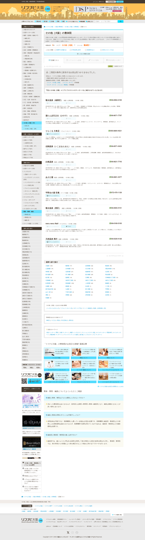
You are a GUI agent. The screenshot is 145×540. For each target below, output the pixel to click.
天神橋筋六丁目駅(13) (28, 287)
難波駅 (107, 266)
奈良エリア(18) (28, 151)
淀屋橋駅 (87, 266)
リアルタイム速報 (50, 519)
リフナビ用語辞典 (117, 519)
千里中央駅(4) (26, 339)
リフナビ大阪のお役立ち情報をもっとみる (111, 386)
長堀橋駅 (68, 283)
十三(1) (54, 320)
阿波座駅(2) (25, 275)
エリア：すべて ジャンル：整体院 (57, 85)
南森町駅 (87, 271)
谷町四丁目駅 (69, 280)
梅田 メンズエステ (75, 332)
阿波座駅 (107, 274)
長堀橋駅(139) (26, 304)
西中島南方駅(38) (27, 325)
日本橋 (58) (28, 79)
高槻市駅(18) (26, 342)
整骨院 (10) (28, 217)
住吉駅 (87, 286)
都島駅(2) (25, 316)
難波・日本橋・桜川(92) (30, 73)
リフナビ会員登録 (68, 526)
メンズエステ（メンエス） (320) (31, 178)
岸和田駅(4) (25, 354)
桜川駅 (47, 277)
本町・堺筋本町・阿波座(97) (32, 53)
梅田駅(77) (25, 234)
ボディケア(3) (78, 308)
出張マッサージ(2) (29, 137)
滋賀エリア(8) (28, 154)
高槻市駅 (87, 292)
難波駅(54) (25, 240)
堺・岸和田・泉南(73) (30, 105)
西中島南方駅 (49, 289)
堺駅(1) (24, 348)
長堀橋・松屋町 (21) (30, 70)
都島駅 (67, 286)
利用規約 (105, 526)
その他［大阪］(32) (29, 123)
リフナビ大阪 (39, 506)
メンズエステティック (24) (32, 182)
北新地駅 (68, 271)
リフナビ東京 (78, 506)
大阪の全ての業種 (29, 165)
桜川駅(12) (25, 278)
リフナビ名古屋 (68, 506)
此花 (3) (27, 126)
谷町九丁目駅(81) (27, 298)
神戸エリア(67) (28, 149)
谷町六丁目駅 (89, 280)
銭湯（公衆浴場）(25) (99, 308)
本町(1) (48, 320)
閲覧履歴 (82, 21)
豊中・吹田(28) (28, 108)
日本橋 (52, 21)
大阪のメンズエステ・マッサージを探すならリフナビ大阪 (73, 537)
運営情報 (89, 526)
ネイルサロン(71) (29, 197)
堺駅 (47, 295)
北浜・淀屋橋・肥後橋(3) (31, 50)
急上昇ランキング (62, 521)
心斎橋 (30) (28, 67)
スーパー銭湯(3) (87, 308)
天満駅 (87, 277)
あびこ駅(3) (25, 336)
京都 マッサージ (64, 332)
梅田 (63, 21)
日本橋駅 (68, 268)
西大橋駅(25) (26, 272)
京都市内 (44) (28, 143)
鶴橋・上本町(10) (29, 91)
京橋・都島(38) (28, 93)
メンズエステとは (50, 521)
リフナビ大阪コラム (72, 21)
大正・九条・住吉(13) (30, 99)
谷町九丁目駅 (109, 280)
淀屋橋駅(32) (26, 237)
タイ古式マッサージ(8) (30, 208)
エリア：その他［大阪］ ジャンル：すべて (60, 82)
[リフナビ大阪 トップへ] (36, 9)
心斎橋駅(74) (26, 243)
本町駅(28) (25, 255)
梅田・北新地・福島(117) (31, 35)
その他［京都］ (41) (30, 146)
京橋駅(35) (25, 313)
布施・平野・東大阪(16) (30, 114)
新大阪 (45, 21)
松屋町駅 (48, 283)
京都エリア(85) (28, 140)
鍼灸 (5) (27, 220)
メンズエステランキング (75, 521)
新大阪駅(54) (26, 266)
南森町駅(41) (26, 260)
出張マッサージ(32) (29, 32)
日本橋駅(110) (26, 246)
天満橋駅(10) (26, 290)
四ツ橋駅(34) (26, 269)
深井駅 (107, 295)
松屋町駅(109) (26, 301)
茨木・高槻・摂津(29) (30, 111)
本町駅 (47, 271)
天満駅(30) (25, 284)
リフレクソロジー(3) (66, 308)
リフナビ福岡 (88, 506)
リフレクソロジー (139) (31, 203)
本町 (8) (27, 56)
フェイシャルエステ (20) (32, 188)
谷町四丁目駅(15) (27, 293)
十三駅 (107, 286)
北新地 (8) (27, 41)
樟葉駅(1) (25, 345)
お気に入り (90, 21)
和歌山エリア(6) (28, 157)
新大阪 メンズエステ (86, 334)
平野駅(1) (25, 333)
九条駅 (67, 289)
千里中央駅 (68, 292)
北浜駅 (107, 271)
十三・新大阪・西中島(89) (31, 102)
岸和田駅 (87, 295)
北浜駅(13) (25, 263)
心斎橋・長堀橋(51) (29, 64)
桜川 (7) (27, 82)
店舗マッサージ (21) (30, 174)
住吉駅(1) (25, 319)
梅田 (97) (27, 38)
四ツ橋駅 (68, 274)
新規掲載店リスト (62, 519)
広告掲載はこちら (106, 521)
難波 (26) (27, 76)
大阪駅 (47, 266)
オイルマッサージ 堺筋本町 (104, 332)
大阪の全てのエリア (29, 29)
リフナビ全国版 (27, 506)
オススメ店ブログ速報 (88, 519)
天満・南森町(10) (29, 85)
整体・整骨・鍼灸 (29, 211)
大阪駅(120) (25, 231)
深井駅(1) (25, 357)
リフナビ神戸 (48, 506)
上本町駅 (87, 283)
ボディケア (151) (29, 205)
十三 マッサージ (97, 334)
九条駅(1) (25, 327)
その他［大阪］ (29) (30, 128)
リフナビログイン (80, 526)
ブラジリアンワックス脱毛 (70, 334)
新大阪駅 (48, 274)
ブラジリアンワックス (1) (32, 194)
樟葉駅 (107, 292)
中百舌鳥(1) (64, 320)
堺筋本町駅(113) (27, 252)
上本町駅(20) (26, 307)
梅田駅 (67, 266)
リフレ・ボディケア (29, 200)
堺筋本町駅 (108, 268)
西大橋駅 (87, 274)
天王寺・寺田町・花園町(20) (32, 96)
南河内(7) (26, 120)
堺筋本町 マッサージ (56, 334)
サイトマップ (97, 526)
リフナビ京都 (58, 506)
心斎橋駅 (48, 268)
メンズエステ (27, 171)
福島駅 (67, 277)
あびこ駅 (48, 292)
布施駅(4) (25, 360)
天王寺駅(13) (26, 249)
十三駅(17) (25, 322)
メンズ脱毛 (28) (29, 185)
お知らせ (48, 526)
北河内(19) (27, 117)
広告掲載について (57, 526)
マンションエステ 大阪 (88, 332)
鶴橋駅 (107, 283)
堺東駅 (67, 295)
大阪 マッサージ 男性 (52, 332)
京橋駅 (47, 286)
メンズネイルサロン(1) (52, 308)
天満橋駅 (48, 280)
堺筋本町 (38, 21)
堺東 (58, 21)
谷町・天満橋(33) (29, 88)
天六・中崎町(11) (29, 47)
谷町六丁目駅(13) (27, 295)
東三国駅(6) (25, 330)
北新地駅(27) (26, 258)
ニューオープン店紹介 (74, 519)
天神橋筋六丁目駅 (110, 277)
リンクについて (88, 521)
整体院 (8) (27, 214)
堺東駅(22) (25, 351)
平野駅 (107, 289)
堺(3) (58, 320)
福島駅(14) (25, 281)
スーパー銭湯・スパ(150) (31, 223)
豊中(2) (71, 320)
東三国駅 (87, 289)
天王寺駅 (87, 268)
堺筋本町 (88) (28, 58)
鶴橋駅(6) (25, 310)
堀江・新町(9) (28, 61)
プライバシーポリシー (115, 526)
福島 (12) (27, 44)
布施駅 (47, 298)
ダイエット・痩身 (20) (31, 191)
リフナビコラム (107, 519)
